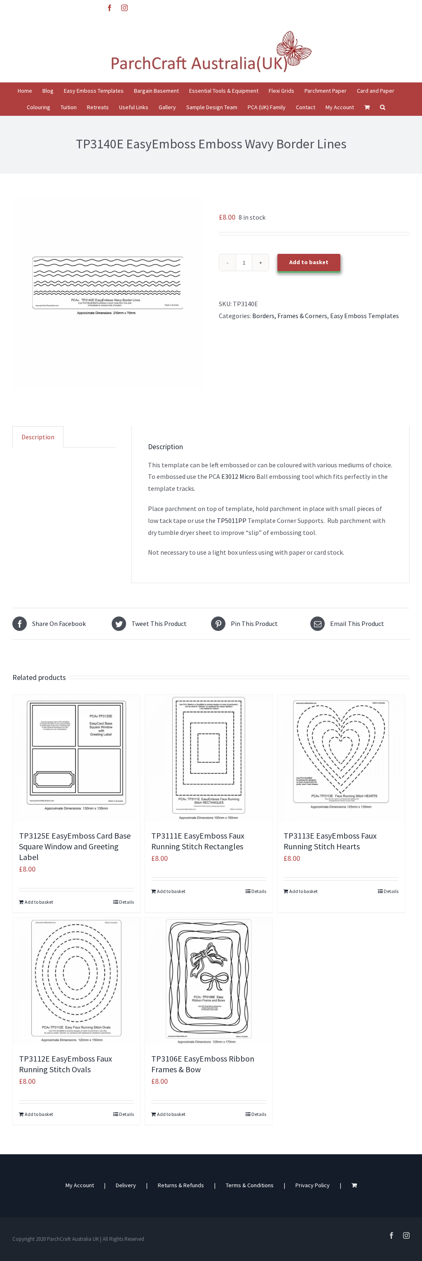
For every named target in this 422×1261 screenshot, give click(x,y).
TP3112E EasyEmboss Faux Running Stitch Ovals (65, 1063)
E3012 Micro (238, 476)
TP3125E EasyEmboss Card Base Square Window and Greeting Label (75, 846)
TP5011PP (231, 520)
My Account (80, 1185)
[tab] (37, 437)
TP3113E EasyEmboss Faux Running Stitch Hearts (330, 840)
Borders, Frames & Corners (289, 316)
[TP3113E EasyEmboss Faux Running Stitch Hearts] (341, 758)
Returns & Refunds (181, 1185)
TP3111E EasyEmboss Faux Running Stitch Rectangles (197, 840)
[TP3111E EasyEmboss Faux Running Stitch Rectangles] (208, 758)
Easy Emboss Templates (364, 316)
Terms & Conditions (250, 1185)
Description (37, 437)
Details (126, 902)
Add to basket (308, 262)
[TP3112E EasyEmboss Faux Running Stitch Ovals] (76, 981)
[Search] (382, 107)
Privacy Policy (312, 1185)
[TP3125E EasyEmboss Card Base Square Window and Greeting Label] (76, 758)
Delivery (126, 1185)
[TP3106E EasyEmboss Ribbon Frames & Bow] (208, 981)
